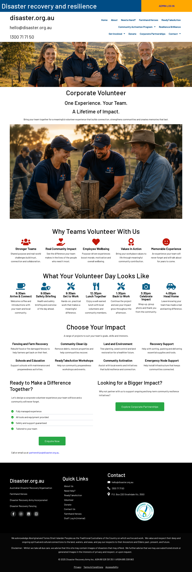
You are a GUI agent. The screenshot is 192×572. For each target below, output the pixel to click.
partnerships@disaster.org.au (44, 452)
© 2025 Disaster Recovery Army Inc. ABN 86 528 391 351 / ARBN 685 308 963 (96, 559)
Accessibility (111, 567)
